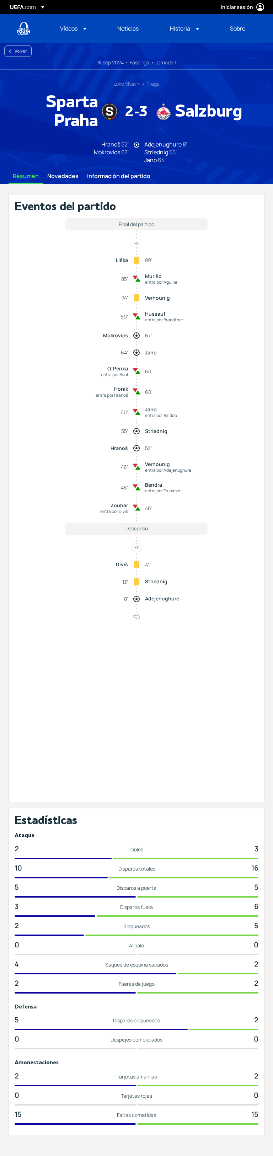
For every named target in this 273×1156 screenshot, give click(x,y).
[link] (128, 28)
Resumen (26, 176)
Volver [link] (21, 51)
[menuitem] (79, 28)
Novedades (63, 176)
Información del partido (118, 176)
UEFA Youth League (23, 28)
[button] (73, 28)
